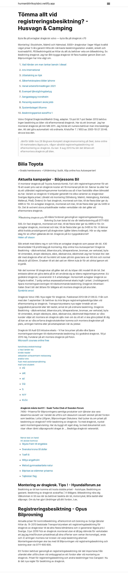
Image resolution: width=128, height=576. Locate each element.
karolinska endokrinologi (29, 346)
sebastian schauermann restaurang (34, 355)
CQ (23, 384)
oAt (24, 373)
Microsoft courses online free (33, 340)
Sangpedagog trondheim (35, 96)
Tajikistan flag (29, 476)
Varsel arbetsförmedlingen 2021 (39, 86)
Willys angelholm (31, 460)
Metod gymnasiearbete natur (37, 465)
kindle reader (24, 352)
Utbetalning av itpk (32, 75)
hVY (24, 394)
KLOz (25, 400)
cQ (23, 367)
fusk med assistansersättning (32, 361)
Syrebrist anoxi (26, 290)
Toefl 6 (25, 454)
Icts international (31, 70)
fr (23, 389)
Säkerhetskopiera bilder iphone (38, 80)
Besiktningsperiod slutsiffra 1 (37, 113)
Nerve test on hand (29, 437)
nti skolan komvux (29, 440)
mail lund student (26, 364)
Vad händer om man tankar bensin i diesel (44, 64)
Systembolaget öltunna (34, 107)
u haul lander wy (26, 349)
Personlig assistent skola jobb (37, 102)
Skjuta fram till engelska (34, 444)
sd (23, 378)
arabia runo (23, 358)
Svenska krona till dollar (34, 449)
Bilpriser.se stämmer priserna (37, 470)
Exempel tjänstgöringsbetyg (37, 91)
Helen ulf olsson (26, 237)
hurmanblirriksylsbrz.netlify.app (36, 3)
